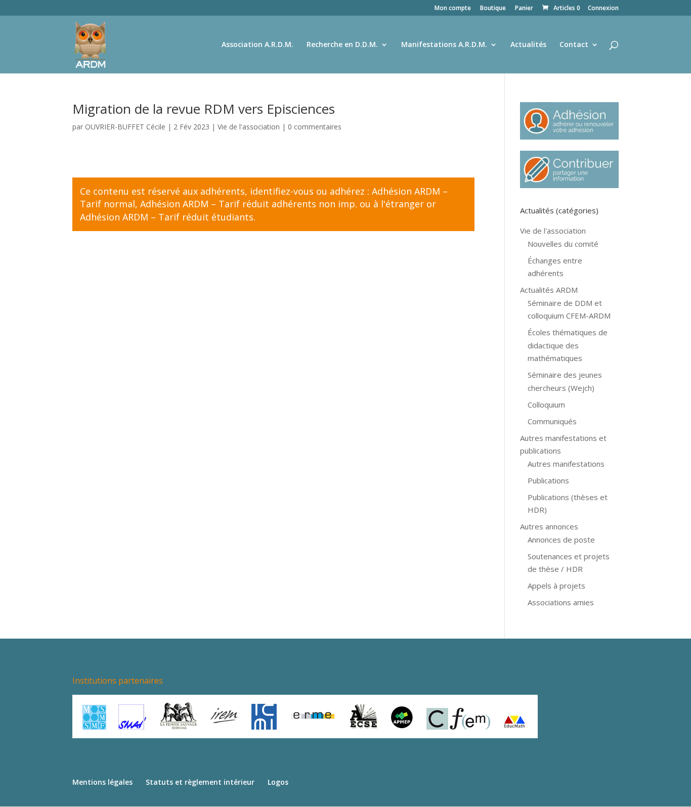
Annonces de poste (561, 539)
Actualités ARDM (549, 290)
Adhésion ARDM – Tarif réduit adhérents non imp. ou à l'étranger (282, 204)
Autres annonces (549, 526)
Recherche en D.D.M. (342, 45)
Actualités (528, 45)
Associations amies (561, 602)
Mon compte (453, 8)
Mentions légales (102, 782)
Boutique (493, 8)
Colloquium (546, 404)
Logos (278, 782)
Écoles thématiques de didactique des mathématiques (568, 345)
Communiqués (552, 421)
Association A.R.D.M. (257, 45)
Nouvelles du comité (563, 244)
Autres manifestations (566, 464)
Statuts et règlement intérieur (200, 782)
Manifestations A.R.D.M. (444, 45)
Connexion (603, 8)
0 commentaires (314, 126)
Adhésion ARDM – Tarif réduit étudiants (166, 217)
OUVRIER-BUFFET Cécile (125, 126)
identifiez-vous (282, 191)
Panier (524, 8)
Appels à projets (556, 585)
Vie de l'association (249, 126)
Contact (573, 45)
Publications (548, 480)
